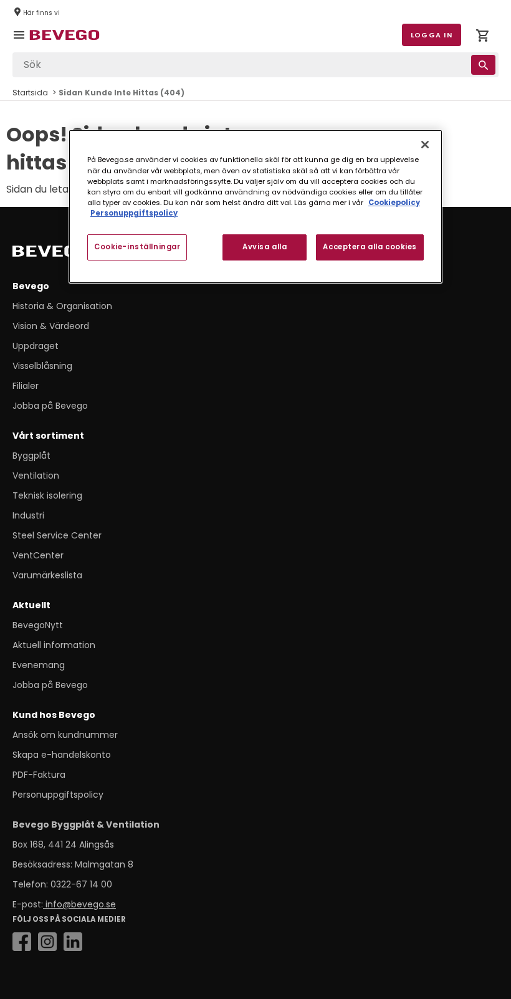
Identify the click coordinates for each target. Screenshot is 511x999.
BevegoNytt (37, 625)
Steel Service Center (57, 535)
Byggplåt (31, 455)
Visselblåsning (42, 366)
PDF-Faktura (38, 774)
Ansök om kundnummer (65, 735)
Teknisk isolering (47, 495)
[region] (255, 206)
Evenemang (38, 665)
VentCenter (38, 555)
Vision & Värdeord (50, 326)
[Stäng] (425, 144)
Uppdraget (35, 346)
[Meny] (21, 43)
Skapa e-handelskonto (61, 754)
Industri (28, 515)
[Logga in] (482, 37)
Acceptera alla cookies (370, 247)
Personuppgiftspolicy (57, 794)
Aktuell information (53, 645)
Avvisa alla (264, 247)
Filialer (25, 386)
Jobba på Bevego (50, 405)
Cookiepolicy (394, 203)
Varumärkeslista (47, 575)
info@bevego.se (79, 904)
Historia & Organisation (62, 306)
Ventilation (35, 475)
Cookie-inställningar (137, 247)
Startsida (30, 92)
